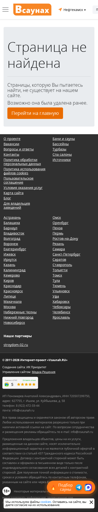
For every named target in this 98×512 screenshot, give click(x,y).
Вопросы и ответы (19, 149)
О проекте (12, 139)
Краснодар (12, 286)
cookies (45, 502)
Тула (56, 280)
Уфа (56, 296)
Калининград (14, 270)
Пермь (58, 233)
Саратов (59, 259)
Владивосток (14, 233)
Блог (7, 198)
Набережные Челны (20, 312)
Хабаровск (61, 301)
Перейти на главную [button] (35, 113)
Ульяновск (61, 291)
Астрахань (12, 217)
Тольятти (60, 270)
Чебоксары (62, 307)
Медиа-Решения (43, 372)
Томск (57, 275)
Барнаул (10, 228)
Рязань (58, 244)
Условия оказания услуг (23, 188)
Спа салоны (62, 154)
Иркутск (10, 259)
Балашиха (12, 223)
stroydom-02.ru (16, 345)
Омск (57, 217)
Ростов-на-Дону (65, 238)
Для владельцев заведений (17, 205)
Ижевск (10, 254)
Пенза (58, 228)
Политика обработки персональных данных (22, 162)
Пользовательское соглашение (19, 180)
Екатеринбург (15, 249)
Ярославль (61, 317)
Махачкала (13, 301)
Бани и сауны (64, 139)
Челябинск (61, 312)
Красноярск (13, 291)
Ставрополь (62, 265)
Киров (9, 280)
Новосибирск (14, 322)
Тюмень (59, 286)
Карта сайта (14, 193)
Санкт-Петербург (66, 254)
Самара (59, 249)
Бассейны (61, 144)
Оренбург (61, 223)
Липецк (10, 296)
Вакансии (11, 144)
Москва (10, 307)
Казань (9, 265)
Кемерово (12, 275)
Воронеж (11, 244)
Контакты (11, 154)
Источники (62, 160)
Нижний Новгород (18, 317)
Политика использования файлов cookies (24, 171)
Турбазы (59, 149)
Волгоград (12, 238)
